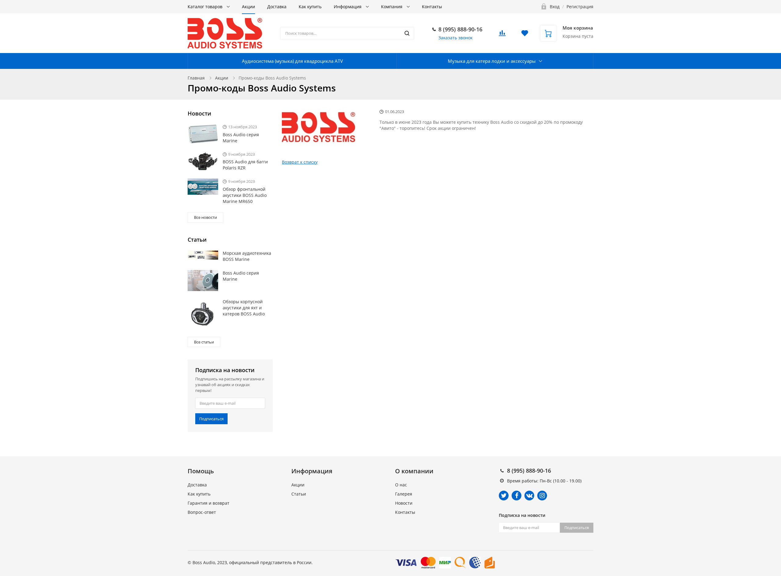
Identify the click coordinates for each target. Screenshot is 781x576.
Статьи (298, 494)
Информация (348, 6)
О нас (401, 485)
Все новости (205, 217)
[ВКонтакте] (529, 495)
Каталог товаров (206, 6)
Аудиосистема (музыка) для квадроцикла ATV (292, 61)
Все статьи (204, 342)
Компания (392, 6)
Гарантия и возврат (208, 503)
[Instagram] (542, 495)
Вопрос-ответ (202, 512)
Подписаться (211, 418)
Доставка (276, 6)
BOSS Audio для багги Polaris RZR (245, 165)
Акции (248, 6)
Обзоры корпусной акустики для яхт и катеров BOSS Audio (244, 308)
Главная (196, 78)
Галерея (403, 494)
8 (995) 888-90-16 (460, 29)
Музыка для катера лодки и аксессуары (492, 61)
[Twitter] (504, 495)
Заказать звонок (455, 38)
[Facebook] (516, 495)
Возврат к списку (300, 162)
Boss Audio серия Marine (241, 138)
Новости (403, 503)
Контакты (432, 6)
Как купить (310, 6)
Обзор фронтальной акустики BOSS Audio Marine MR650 (245, 195)
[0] (502, 35)
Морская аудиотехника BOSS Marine (247, 256)
